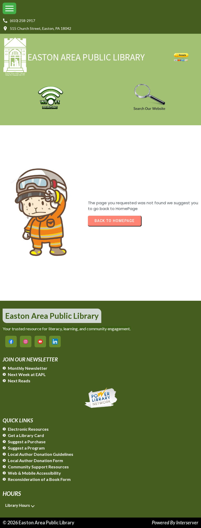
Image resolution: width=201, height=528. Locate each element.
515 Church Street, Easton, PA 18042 (40, 28)
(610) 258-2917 (22, 20)
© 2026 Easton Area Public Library (38, 522)
